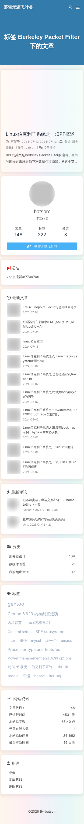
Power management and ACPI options (40, 658)
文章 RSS (15, 779)
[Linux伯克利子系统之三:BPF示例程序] (14, 450)
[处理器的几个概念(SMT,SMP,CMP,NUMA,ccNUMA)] (14, 327)
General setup (20, 632)
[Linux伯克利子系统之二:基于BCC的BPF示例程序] (14, 467)
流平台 (51, 640)
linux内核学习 (38, 622)
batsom (31, 147)
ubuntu (63, 666)
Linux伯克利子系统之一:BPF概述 (40, 134)
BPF (23, 640)
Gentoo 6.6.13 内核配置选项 (33, 613)
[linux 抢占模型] (14, 344)
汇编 (26, 675)
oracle (13, 676)
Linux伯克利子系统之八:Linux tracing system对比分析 (50, 358)
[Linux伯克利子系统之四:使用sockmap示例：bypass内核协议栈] (14, 433)
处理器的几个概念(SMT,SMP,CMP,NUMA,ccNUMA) (49, 324)
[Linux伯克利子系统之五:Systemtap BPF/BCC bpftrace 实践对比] (14, 415)
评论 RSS (15, 786)
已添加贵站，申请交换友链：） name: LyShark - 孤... (49, 502)
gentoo (16, 604)
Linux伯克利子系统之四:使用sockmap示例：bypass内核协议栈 (49, 430)
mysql (36, 640)
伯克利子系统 (42, 667)
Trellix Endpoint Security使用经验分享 (50, 307)
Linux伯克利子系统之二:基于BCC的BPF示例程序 (49, 464)
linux (12, 640)
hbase (39, 676)
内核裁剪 (15, 622)
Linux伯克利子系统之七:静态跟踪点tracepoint (50, 376)
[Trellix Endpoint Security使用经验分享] (14, 310)
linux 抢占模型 (33, 341)
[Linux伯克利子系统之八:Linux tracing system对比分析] (14, 361)
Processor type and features (34, 649)
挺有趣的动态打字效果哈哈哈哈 (44, 519)
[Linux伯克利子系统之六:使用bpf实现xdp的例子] (14, 397)
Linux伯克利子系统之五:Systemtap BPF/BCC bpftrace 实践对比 (50, 412)
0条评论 (50, 147)
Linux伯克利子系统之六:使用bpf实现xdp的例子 (49, 394)
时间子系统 (18, 666)
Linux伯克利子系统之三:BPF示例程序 (48, 447)
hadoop (56, 675)
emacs (66, 640)
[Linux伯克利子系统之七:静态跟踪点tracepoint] (14, 379)
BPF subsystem (49, 631)
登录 (12, 772)
